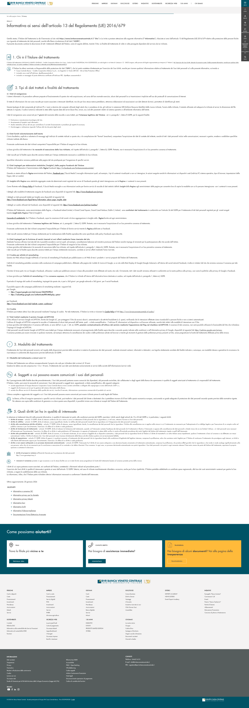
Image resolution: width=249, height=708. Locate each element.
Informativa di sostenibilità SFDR (16, 631)
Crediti (73, 699)
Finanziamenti (11, 599)
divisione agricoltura (52, 615)
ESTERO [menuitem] (135, 3)
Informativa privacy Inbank (23, 499)
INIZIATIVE (89, 623)
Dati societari (11, 660)
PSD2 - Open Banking (80, 665)
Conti (87, 594)
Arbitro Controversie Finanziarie (83, 673)
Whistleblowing (78, 668)
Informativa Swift (19, 506)
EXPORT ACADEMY (171, 594)
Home (19, 16)
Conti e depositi (11, 594)
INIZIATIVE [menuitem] (145, 3)
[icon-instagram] (18, 689)
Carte (8, 596)
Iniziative (208, 590)
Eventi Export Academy (172, 599)
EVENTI (88, 626)
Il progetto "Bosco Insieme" (213, 594)
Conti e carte (50, 594)
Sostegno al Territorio (131, 631)
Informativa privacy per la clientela (26, 495)
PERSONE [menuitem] (95, 3)
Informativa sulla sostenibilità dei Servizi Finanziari (22, 628)
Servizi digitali (50, 599)
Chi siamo (129, 619)
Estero (167, 590)
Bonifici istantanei (51, 639)
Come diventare (130, 594)
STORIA (88, 631)
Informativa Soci (19, 503)
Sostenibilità (11, 619)
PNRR (48, 612)
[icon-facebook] (12, 689)
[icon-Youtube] (8, 689)
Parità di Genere (209, 605)
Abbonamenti (209, 607)
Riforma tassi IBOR (71, 660)
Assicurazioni (11, 607)
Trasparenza (10, 662)
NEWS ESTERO (170, 596)
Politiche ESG (11, 626)
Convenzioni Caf (210, 596)
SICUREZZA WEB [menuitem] (171, 3)
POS (47, 602)
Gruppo (127, 626)
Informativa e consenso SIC (23, 491)
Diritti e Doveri (129, 596)
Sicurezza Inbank (51, 628)
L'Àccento (128, 602)
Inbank (9, 610)
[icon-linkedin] (15, 689)
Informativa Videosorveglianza (24, 510)
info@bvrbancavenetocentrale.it (140, 662)
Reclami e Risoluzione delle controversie (19, 670)
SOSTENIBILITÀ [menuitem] (157, 3)
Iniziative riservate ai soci (133, 605)
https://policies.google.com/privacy (208, 330)
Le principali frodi (51, 623)
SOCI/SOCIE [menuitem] (125, 3)
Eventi (206, 599)
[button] (245, 3)
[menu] (147, 3)
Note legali (69, 676)
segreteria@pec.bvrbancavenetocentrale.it (141, 665)
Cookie (9, 673)
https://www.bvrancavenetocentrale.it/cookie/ (137, 311)
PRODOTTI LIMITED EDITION (94, 628)
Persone (10, 590)
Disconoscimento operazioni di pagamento (86, 678)
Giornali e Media (130, 639)
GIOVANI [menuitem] (114, 3)
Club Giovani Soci (131, 607)
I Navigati (49, 634)
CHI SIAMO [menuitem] (199, 3)
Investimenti (10, 602)
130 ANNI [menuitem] (184, 3)
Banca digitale (90, 610)
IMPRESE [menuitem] (105, 3)
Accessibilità (70, 662)
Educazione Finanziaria (212, 610)
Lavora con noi (11, 676)
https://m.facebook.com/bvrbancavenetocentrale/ (75, 168)
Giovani (89, 590)
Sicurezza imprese (51, 636)
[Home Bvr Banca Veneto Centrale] (30, 3)
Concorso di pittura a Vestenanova (215, 612)
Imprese (49, 590)
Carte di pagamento (52, 626)
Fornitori (9, 634)
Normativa (10, 668)
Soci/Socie (129, 590)
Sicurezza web (51, 619)
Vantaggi (128, 599)
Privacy (9, 665)
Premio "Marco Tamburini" (213, 602)
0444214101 (136, 659)
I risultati (9, 623)
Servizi (9, 612)
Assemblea (128, 610)
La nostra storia (130, 623)
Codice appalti (70, 670)
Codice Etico (129, 628)
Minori (88, 615)
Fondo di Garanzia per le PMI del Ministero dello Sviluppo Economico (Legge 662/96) (35, 681)
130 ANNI (89, 619)
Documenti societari (131, 636)
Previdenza (10, 605)
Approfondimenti (51, 631)
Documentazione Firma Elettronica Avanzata (29, 514)
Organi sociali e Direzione (133, 634)
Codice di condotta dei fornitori (83, 681)
